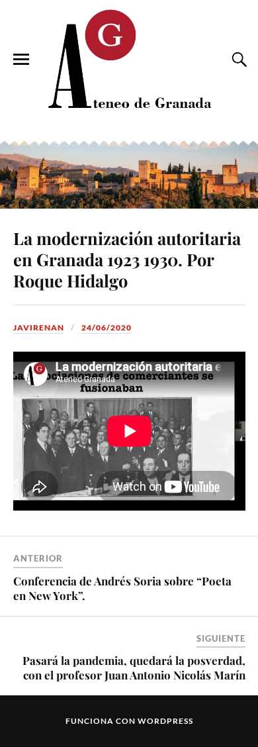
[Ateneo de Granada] (129, 59)
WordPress (165, 721)
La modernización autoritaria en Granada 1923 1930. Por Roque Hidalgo (127, 258)
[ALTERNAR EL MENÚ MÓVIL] (21, 59)
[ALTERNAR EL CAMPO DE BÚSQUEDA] (237, 59)
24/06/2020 (106, 327)
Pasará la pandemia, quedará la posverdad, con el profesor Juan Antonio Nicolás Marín (133, 667)
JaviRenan (38, 327)
